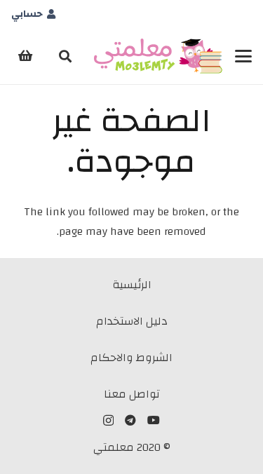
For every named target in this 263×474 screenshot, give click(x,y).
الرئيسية (131, 284)
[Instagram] (108, 420)
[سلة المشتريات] (25, 56)
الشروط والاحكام (131, 357)
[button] (243, 56)
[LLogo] (158, 56)
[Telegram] (130, 420)
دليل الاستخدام (132, 321)
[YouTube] (153, 420)
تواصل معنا (132, 394)
